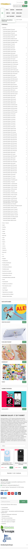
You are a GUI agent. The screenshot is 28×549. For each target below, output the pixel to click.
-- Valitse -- (3, 445)
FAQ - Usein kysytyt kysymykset (8, 519)
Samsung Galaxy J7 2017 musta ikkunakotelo (21, 464)
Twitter (5, 493)
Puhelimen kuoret (5, 509)
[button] (8, 20)
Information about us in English (8, 521)
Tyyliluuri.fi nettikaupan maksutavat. (9, 514)
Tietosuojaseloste (5, 516)
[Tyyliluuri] (6, 4)
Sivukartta (3, 523)
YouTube (9, 493)
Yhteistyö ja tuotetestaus (6, 518)
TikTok (19, 493)
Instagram (16, 493)
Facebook (2, 493)
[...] (10, 483)
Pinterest (12, 493)
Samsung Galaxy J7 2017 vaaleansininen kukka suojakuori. (7, 464)
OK (24, 501)
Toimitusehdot (4, 507)
